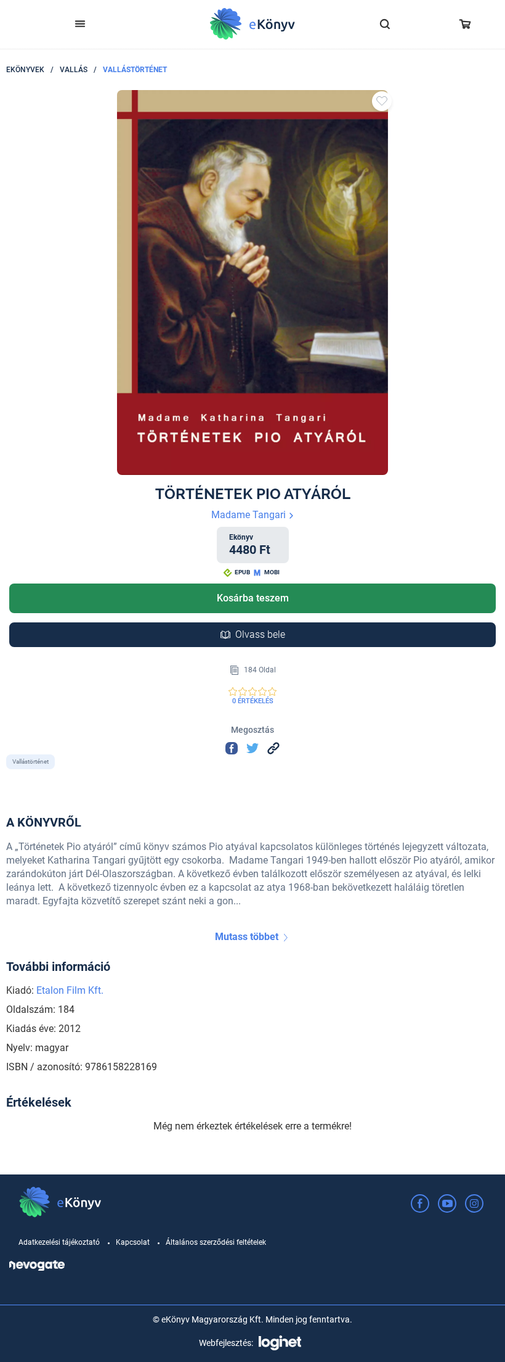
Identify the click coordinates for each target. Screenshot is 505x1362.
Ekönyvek (25, 69)
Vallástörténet (135, 69)
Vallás (73, 69)
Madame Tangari (249, 515)
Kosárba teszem (253, 598)
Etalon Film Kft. (69, 990)
